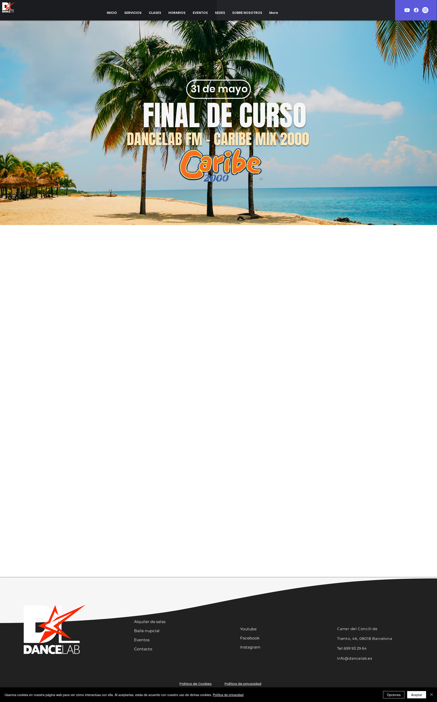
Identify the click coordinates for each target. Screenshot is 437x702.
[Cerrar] (431, 694)
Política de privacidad (228, 694)
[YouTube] (407, 10)
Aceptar (416, 694)
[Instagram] (425, 10)
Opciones (394, 694)
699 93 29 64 (355, 648)
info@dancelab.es (354, 658)
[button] (133, 12)
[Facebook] (416, 10)
